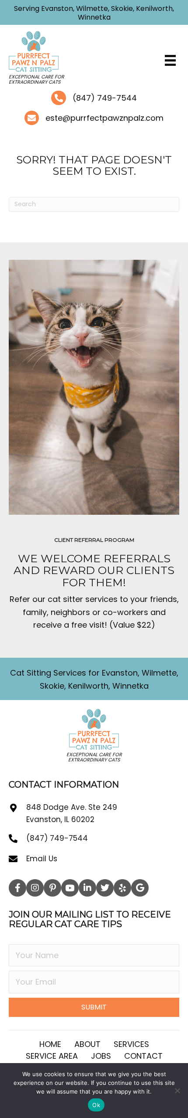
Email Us (41, 858)
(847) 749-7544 (105, 97)
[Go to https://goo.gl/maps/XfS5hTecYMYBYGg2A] (17, 819)
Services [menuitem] (131, 1044)
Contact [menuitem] (143, 1055)
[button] (17, 888)
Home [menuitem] (50, 1044)
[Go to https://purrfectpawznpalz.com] (75, 60)
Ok (96, 1104)
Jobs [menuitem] (101, 1055)
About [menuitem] (87, 1044)
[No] (177, 1090)
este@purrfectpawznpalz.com (104, 117)
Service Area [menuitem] (52, 1055)
